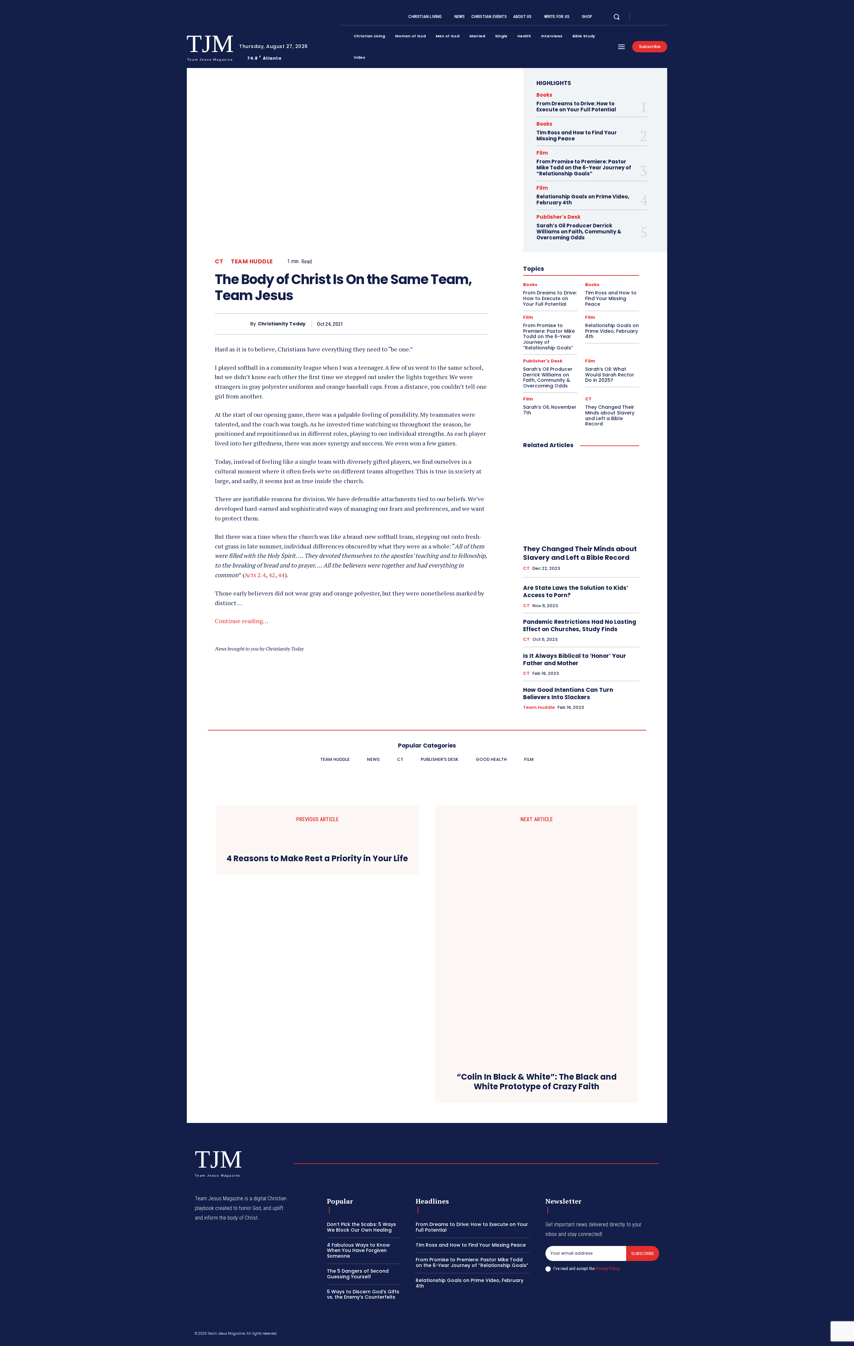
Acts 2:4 (255, 575)
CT (219, 261)
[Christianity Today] (232, 324)
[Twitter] (657, 17)
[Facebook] (640, 17)
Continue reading (239, 621)
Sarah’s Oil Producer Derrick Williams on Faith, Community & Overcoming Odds (578, 231)
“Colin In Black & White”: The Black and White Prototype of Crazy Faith (537, 1082)
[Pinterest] (450, 323)
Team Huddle (252, 261)
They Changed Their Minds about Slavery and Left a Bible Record (609, 415)
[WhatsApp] (465, 323)
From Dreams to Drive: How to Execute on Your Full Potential (576, 106)
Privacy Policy (607, 1268)
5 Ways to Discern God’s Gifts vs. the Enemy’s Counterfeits (363, 1294)
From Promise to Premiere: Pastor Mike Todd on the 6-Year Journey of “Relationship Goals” (583, 167)
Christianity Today (282, 324)
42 (272, 575)
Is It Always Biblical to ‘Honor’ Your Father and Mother (574, 659)
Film (542, 152)
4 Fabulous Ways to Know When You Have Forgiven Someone (358, 1251)
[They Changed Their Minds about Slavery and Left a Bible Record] (581, 497)
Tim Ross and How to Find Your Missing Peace (576, 135)
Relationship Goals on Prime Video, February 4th (582, 199)
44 (281, 575)
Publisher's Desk (558, 216)
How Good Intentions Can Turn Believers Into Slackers (568, 693)
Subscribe (642, 1253)
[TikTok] (608, 1334)
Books (544, 94)
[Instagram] (649, 17)
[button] (616, 17)
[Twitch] (624, 1334)
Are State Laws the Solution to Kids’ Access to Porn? (575, 591)
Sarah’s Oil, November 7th (549, 410)
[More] (481, 323)
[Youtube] (665, 17)
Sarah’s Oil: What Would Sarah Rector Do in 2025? (609, 375)
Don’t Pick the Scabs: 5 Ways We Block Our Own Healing (361, 1227)
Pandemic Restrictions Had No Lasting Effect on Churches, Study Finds (579, 625)
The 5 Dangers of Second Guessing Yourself (358, 1274)
